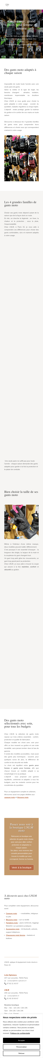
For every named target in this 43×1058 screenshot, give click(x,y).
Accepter (21, 1040)
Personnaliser (21, 1047)
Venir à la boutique (21, 867)
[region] (21, 1036)
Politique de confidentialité (20, 1033)
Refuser (21, 1053)
